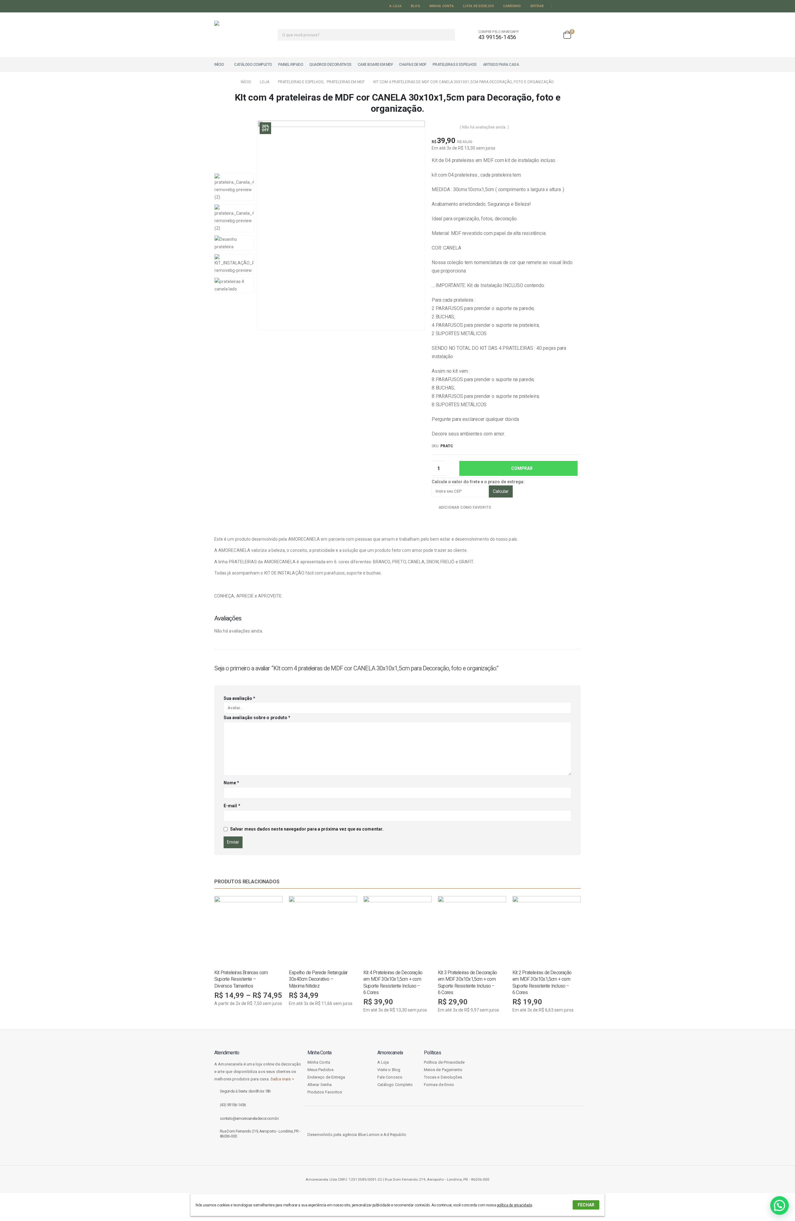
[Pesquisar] (446, 35)
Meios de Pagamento (443, 1069)
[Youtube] (568, 6)
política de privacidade (514, 1205)
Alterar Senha (319, 1084)
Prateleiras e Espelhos (455, 64)
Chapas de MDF (412, 64)
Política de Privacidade (444, 1062)
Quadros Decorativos (330, 64)
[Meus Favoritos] (552, 35)
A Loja (395, 6)
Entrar (537, 6)
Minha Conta (441, 6)
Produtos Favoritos (324, 1092)
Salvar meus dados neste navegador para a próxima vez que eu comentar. (307, 829)
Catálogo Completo (253, 64)
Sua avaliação (239, 698)
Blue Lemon (368, 1134)
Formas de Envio (439, 1084)
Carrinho (512, 6)
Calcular (501, 491)
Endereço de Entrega (326, 1077)
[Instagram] (577, 6)
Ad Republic (395, 1134)
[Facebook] (559, 6)
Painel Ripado (290, 64)
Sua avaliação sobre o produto (257, 717)
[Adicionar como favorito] (279, 972)
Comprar (522, 468)
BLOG (415, 6)
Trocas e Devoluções (443, 1077)
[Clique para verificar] (522, 1079)
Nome (231, 782)
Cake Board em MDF (375, 64)
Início (219, 64)
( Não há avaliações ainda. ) (484, 127)
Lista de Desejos (478, 6)
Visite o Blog (388, 1069)
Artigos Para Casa (501, 64)
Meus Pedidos (320, 1069)
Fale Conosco (389, 1077)
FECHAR (586, 1204)
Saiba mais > (282, 1079)
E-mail (232, 805)
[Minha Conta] (535, 35)
